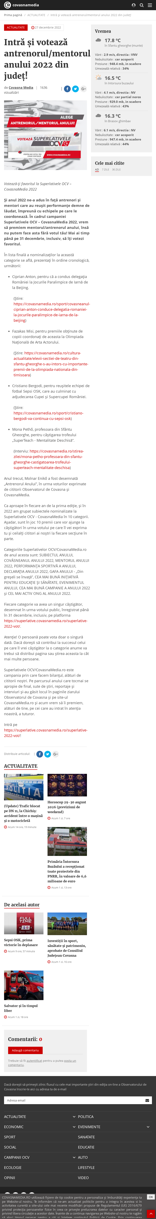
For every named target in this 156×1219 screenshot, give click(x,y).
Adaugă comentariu (25, 1050)
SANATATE (86, 1136)
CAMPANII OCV (16, 1157)
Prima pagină (13, 15)
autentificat (34, 1061)
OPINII (9, 1177)
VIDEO (83, 1177)
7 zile (105, 169)
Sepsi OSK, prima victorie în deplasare (21, 942)
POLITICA (85, 1116)
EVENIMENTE (89, 1126)
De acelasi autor (22, 905)
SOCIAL (10, 1147)
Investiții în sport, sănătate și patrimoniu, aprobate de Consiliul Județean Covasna (67, 948)
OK (151, 1197)
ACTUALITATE (16, 27)
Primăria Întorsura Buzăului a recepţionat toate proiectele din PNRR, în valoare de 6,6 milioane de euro (67, 871)
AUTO (83, 1157)
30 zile (116, 169)
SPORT (9, 1136)
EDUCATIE (86, 1147)
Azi (97, 169)
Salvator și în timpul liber (21, 1008)
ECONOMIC (13, 1126)
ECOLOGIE (13, 1167)
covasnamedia (25, 4)
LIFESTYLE (86, 1167)
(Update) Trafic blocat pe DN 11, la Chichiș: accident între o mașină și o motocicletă (23, 813)
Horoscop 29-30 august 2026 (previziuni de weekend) (67, 807)
